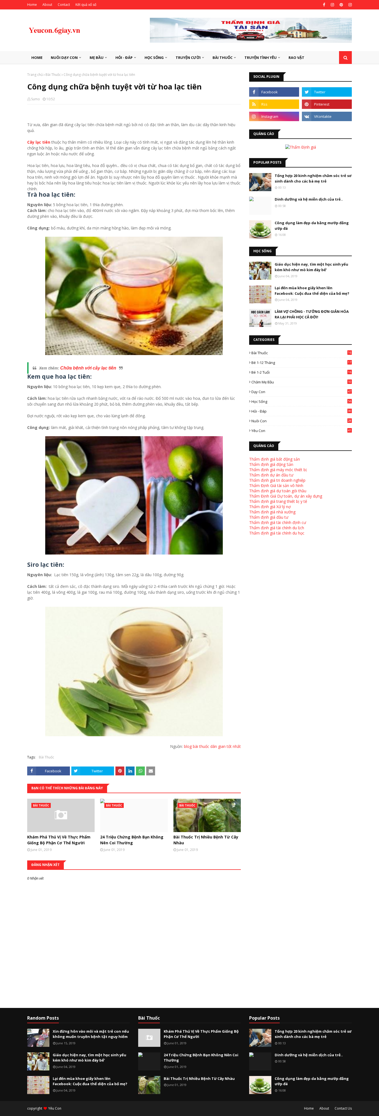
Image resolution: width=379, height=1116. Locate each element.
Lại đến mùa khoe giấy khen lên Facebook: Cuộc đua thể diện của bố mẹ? (312, 290)
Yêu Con (301, 430)
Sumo (35, 99)
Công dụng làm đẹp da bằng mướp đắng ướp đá (312, 225)
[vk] (327, 116)
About (47, 4)
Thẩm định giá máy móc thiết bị (278, 469)
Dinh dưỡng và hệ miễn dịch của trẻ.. (309, 199)
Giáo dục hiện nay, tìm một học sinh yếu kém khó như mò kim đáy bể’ (311, 267)
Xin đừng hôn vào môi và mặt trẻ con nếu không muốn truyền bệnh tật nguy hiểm (91, 1034)
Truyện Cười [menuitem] (188, 57)
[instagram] (332, 4)
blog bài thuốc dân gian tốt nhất (212, 746)
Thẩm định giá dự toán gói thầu (277, 490)
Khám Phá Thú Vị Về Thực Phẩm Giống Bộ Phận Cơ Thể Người (58, 839)
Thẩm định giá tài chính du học (276, 533)
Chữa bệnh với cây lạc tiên (88, 368)
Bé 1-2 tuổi (301, 372)
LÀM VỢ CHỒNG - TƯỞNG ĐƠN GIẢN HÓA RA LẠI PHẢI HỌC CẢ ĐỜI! (312, 314)
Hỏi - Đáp (301, 411)
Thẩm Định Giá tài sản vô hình (276, 485)
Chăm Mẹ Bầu (301, 382)
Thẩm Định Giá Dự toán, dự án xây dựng (285, 496)
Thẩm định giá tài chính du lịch (276, 527)
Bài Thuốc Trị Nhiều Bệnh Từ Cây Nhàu (205, 839)
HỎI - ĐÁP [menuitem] (124, 57)
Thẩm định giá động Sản (271, 464)
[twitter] (327, 92)
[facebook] (324, 4)
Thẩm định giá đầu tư (268, 517)
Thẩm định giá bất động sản (274, 459)
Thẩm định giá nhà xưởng (272, 512)
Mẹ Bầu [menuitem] (96, 57)
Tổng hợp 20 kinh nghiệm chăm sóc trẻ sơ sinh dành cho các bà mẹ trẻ (313, 178)
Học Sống (301, 401)
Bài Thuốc (53, 74)
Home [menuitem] (36, 57)
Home (32, 4)
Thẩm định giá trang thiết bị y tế (278, 501)
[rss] (274, 104)
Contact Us (343, 1108)
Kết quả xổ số (85, 4)
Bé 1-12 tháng (301, 362)
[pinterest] (341, 4)
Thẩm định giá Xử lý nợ (270, 506)
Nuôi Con (301, 420)
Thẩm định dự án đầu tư (271, 475)
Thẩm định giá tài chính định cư (277, 522)
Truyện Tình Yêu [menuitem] (260, 57)
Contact (64, 4)
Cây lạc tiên (38, 142)
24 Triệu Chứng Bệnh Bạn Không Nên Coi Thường (131, 839)
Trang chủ (35, 74)
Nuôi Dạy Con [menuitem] (64, 57)
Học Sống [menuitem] (154, 57)
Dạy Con (301, 391)
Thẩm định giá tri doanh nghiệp (277, 480)
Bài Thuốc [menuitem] (223, 57)
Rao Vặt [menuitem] (296, 57)
